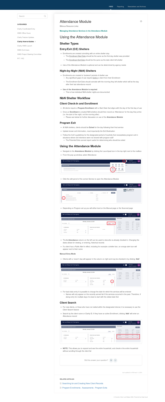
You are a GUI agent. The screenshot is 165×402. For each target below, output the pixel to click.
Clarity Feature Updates (25, 37)
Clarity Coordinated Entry (26, 29)
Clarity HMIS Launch (24, 46)
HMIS (111, 6)
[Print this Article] (141, 21)
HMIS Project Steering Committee (29, 54)
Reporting (120, 6)
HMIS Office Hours (24, 33)
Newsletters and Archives (137, 6)
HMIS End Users (23, 50)
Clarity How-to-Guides (25, 41)
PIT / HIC (20, 58)
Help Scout (144, 397)
